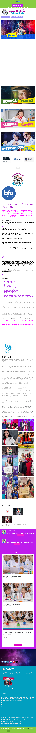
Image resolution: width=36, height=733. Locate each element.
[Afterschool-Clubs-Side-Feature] (18, 132)
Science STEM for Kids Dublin (29, 403)
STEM (8, 229)
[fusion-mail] (16, 662)
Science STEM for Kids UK (6, 407)
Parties (8, 400)
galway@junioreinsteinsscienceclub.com (11, 708)
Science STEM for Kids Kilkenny (17, 406)
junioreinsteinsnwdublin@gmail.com (15, 706)
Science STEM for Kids (6, 403)
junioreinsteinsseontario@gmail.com (28, 717)
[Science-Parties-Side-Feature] (18, 86)
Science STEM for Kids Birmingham (16, 407)
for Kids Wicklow (17, 412)
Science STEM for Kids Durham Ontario (11, 410)
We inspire (21, 233)
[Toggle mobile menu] (34, 10)
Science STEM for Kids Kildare (27, 406)
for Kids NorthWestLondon (21, 415)
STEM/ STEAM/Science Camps (15, 295)
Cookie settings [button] (3, 730)
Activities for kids (26, 308)
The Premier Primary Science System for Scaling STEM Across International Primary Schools (17, 633)
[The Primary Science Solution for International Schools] (18, 592)
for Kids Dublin (15, 411)
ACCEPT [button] (8, 730)
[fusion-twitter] (5, 662)
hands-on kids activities (21, 301)
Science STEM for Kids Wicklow (28, 405)
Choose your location (16, 5)
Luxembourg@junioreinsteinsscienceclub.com (14, 715)
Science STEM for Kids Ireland (19, 403)
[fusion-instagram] (8, 662)
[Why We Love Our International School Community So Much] (18, 564)
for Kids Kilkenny (7, 413)
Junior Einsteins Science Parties (9, 281)
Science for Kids (22, 410)
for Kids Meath (25, 411)
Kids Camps (9, 286)
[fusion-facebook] (2, 662)
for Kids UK (28, 413)
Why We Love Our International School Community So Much (13, 576)
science (13, 318)
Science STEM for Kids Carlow (7, 406)
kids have (24, 314)
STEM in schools (7, 401)
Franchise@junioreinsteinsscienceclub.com (16, 721)
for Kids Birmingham (7, 415)
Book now (20, 535)
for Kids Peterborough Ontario (18, 416)
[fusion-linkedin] (11, 662)
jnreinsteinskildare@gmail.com (10, 702)
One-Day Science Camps (15, 294)
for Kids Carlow (27, 412)
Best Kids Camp (4, 400)
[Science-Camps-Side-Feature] (18, 109)
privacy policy (27, 728)
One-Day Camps (15, 290)
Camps (21, 400)
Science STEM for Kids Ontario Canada (14, 408)
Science (29, 410)
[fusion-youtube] (14, 662)
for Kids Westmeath (5, 412)
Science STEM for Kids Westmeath (17, 405)
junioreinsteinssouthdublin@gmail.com (13, 704)
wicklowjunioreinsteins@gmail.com (11, 713)
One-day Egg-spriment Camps (14, 289)
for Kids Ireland (4, 411)
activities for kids (10, 304)
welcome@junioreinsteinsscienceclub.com (18, 7)
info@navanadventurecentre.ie (21, 710)
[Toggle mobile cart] (32, 10)
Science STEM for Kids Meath (7, 405)
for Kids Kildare (18, 413)
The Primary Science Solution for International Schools (12, 604)
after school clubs (14, 400)
